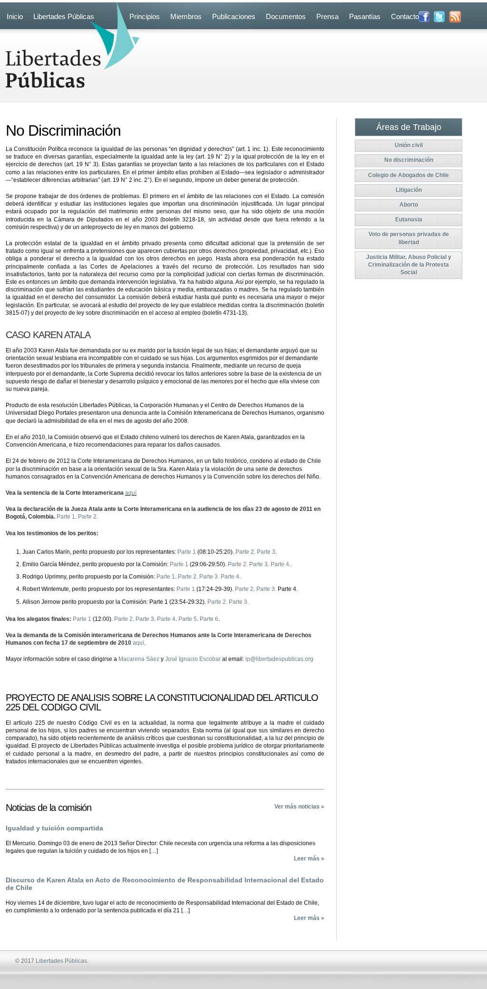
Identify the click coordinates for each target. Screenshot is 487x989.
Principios (144, 16)
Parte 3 (266, 552)
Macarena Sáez (138, 659)
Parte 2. (88, 516)
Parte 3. (259, 564)
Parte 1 (66, 516)
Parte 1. (186, 589)
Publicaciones (233, 16)
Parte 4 (280, 564)
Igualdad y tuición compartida (54, 828)
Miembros (186, 16)
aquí (130, 493)
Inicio (15, 16)
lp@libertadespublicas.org (279, 659)
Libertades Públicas (63, 16)
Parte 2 (244, 552)
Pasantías (364, 16)
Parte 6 (209, 619)
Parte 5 (187, 619)
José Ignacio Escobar (193, 659)
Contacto (405, 16)
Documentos (286, 16)
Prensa (327, 16)
